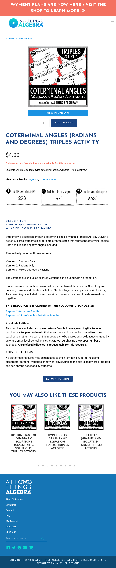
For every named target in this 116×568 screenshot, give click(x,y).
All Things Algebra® (58, 23)
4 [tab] (53, 466)
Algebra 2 (33, 179)
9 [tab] (76, 466)
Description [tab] (16, 221)
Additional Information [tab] (26, 225)
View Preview (57, 113)
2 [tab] (44, 466)
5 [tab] (58, 466)
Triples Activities (47, 179)
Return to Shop (58, 379)
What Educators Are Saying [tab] (28, 228)
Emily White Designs (65, 563)
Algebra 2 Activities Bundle (22, 311)
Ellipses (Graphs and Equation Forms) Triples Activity (90, 442)
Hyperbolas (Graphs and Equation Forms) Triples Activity (57, 442)
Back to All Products (20, 38)
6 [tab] (62, 466)
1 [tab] (39, 466)
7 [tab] (67, 466)
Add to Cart (64, 123)
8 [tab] (71, 466)
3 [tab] (48, 466)
